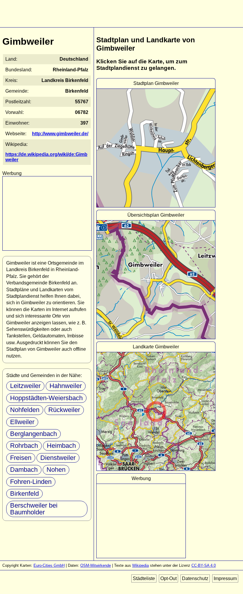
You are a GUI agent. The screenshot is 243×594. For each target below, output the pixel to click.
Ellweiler (22, 422)
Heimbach (61, 445)
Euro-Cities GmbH (49, 565)
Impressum (225, 578)
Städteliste (144, 578)
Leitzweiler (25, 385)
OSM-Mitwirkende (95, 565)
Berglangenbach (33, 433)
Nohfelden (24, 409)
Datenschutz (195, 578)
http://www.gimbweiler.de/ (60, 133)
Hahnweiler (65, 385)
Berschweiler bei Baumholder (33, 509)
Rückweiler (64, 409)
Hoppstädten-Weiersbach (46, 398)
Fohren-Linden (31, 481)
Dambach (24, 469)
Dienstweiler (58, 457)
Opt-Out (168, 578)
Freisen (20, 457)
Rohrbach (24, 445)
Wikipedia (140, 565)
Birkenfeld (24, 493)
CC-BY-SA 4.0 (203, 565)
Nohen (56, 469)
